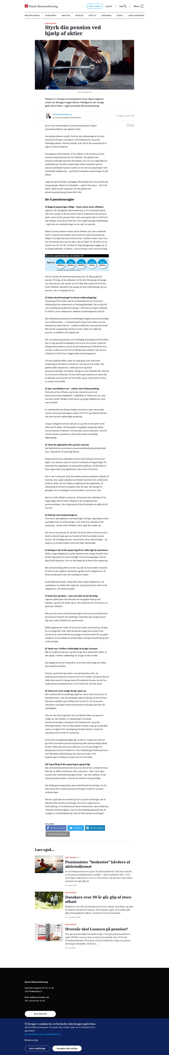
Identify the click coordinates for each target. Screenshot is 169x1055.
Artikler (79, 15)
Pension (130, 125)
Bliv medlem (95, 6)
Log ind (108, 6)
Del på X (78, 828)
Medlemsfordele (32, 15)
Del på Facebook (57, 828)
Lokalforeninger (136, 15)
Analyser (66, 15)
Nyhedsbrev (50, 15)
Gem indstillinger (37, 1048)
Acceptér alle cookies (67, 1048)
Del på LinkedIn (97, 828)
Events (120, 15)
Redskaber (106, 15)
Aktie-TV (92, 15)
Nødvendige (32, 1040)
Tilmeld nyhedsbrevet (57, 834)
